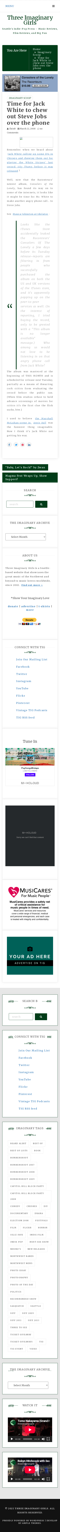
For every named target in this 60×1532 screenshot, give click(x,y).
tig (41, 1342)
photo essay (18, 1270)
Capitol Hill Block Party (27, 1186)
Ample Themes (31, 1523)
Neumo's (15, 1249)
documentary (19, 1213)
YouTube (22, 688)
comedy (15, 1206)
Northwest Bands (22, 1256)
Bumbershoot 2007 (22, 1165)
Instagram (23, 681)
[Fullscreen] (48, 1439)
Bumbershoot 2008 (22, 1172)
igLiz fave (16, 1235)
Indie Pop (16, 1242)
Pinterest (23, 702)
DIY (46, 1206)
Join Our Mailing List (32, 659)
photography (19, 1277)
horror (43, 1227)
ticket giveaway (20, 1334)
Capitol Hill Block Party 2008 (27, 1196)
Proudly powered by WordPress (23, 1520)
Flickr (20, 695)
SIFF (13, 1313)
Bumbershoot (19, 1158)
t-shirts (44, 606)
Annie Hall (39, 422)
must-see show (39, 1242)
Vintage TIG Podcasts (32, 710)
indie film (37, 1235)
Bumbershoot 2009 (22, 1179)
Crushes (32, 1206)
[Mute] (43, 1439)
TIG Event (16, 1349)
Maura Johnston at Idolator (30, 214)
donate (13, 606)
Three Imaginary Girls (30, 20)
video (33, 1349)
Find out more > (32, 585)
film (13, 1227)
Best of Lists (19, 1150)
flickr (27, 1227)
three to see (18, 1327)
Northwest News (21, 1263)
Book (37, 1150)
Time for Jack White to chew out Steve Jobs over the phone (28, 113)
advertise (28, 606)
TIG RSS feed (25, 717)
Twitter (21, 674)
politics (16, 1292)
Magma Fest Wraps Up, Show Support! (26, 477)
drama (39, 1213)
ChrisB (12, 128)
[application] (30, 1429)
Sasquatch (17, 1306)
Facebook (23, 666)
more (30, 609)
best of (38, 1143)
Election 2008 (19, 1220)
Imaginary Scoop (20, 98)
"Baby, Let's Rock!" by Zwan (25, 467)
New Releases (36, 1249)
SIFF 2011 (15, 1320)
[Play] (11, 1439)
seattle (35, 1306)
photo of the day (21, 1285)
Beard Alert (18, 1143)
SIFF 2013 (33, 1320)
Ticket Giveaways (21, 1342)
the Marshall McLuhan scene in (30, 420)
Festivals (41, 1220)
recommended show (23, 1299)
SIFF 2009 (28, 1313)
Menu (9, 6)
